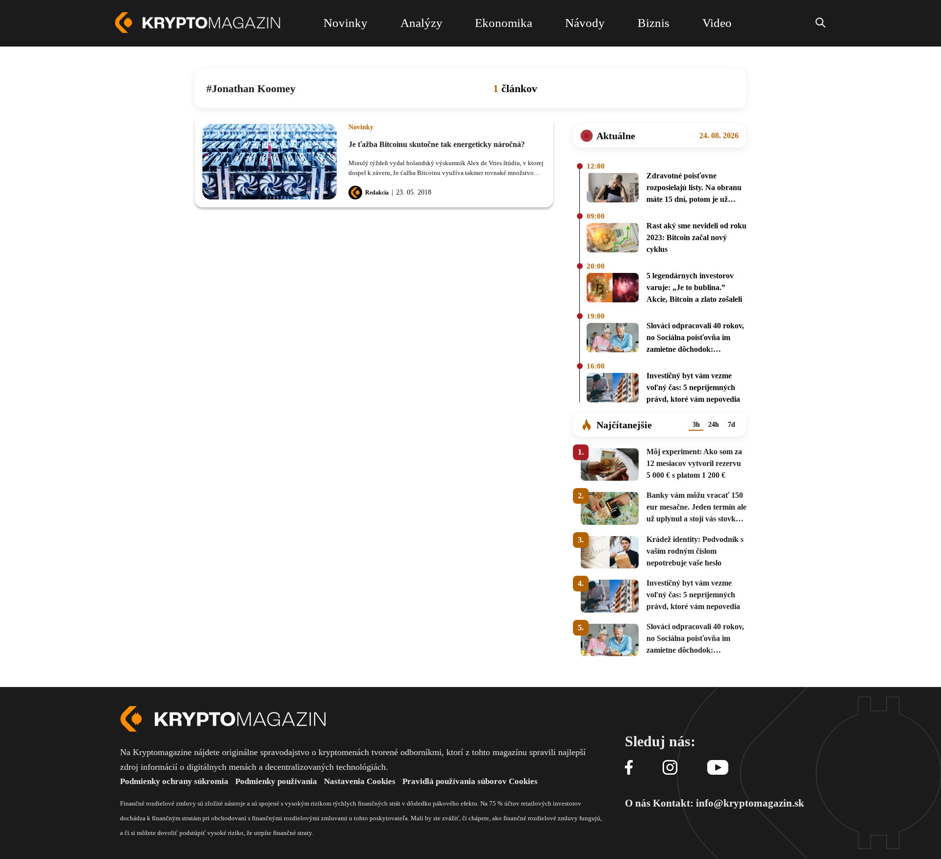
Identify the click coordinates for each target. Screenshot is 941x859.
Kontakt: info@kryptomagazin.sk (728, 803)
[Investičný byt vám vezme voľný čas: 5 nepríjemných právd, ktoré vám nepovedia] (613, 389)
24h (713, 424)
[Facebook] (629, 768)
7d (731, 424)
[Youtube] (717, 768)
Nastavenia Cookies (360, 781)
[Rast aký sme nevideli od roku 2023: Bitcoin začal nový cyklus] (613, 239)
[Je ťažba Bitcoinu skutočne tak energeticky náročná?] (269, 161)
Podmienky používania (276, 781)
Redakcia (377, 192)
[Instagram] (670, 768)
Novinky (360, 127)
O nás (637, 803)
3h (696, 424)
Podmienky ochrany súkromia (174, 781)
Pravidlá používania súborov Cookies (470, 781)
